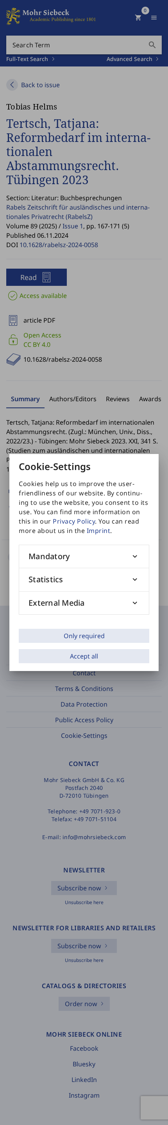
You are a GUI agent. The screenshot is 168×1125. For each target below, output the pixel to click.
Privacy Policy (74, 521)
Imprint (99, 530)
